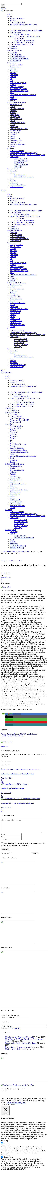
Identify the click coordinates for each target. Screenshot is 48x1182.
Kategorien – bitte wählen (10, 1015)
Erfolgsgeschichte (22, 551)
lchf (16, 736)
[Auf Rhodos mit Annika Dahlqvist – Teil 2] (6, 742)
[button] (17, 714)
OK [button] (4, 1103)
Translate (17, 1028)
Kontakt (29, 2)
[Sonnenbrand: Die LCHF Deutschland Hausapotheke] (20, 799)
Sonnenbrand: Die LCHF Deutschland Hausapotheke (17, 803)
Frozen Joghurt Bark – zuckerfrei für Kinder (21, 1043)
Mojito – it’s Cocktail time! (14, 1049)
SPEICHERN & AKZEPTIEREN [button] (13, 1169)
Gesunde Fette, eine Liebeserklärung (12, 788)
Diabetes (16, 734)
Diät (21, 734)
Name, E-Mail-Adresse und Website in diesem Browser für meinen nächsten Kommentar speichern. (23, 844)
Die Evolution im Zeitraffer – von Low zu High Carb (17, 774)
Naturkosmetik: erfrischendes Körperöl (19, 1037)
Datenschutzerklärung (18, 2)
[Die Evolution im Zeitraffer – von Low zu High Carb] (20, 769)
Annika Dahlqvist (7, 734)
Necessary (7, 1143)
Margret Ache (6, 577)
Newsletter (37, 2)
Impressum (5, 2)
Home (3, 551)
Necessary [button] (4, 1141)
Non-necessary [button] (6, 1155)
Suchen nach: (5, 853)
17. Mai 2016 (5, 573)
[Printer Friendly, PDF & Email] (7, 713)
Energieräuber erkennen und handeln (18, 1047)
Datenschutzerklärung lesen (16, 1103)
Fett (24, 734)
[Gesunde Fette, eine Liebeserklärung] (14, 784)
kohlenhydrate (10, 736)
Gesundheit (11, 551)
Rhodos (20, 736)
